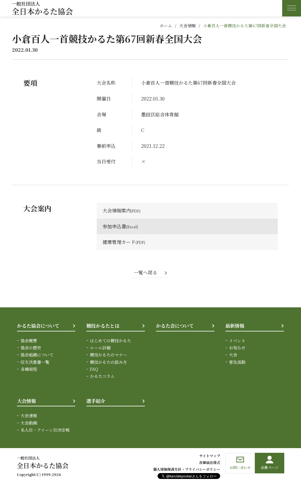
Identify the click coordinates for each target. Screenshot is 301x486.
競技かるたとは (102, 325)
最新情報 (234, 325)
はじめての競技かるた (110, 340)
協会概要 (29, 340)
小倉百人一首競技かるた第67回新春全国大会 (244, 26)
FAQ (94, 369)
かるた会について (175, 325)
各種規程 (29, 369)
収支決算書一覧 (35, 362)
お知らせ (237, 348)
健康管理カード (119, 242)
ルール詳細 (100, 348)
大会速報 (29, 415)
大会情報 (187, 26)
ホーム (166, 26)
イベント (237, 340)
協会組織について (37, 355)
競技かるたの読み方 (108, 362)
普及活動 (237, 362)
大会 (233, 355)
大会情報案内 (117, 210)
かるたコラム (102, 376)
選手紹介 (95, 401)
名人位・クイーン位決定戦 (45, 430)
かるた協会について (38, 325)
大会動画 (29, 423)
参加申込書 (114, 226)
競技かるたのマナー (108, 355)
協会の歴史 (31, 348)
